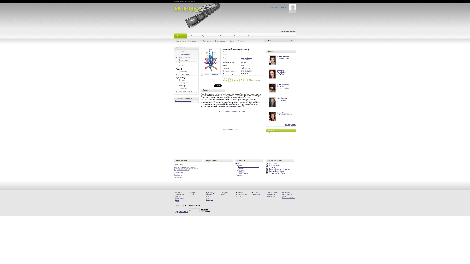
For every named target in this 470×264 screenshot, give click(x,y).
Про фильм (180, 48)
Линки (181, 66)
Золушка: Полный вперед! (182, 169)
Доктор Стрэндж (243, 173)
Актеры (192, 194)
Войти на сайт (271, 196)
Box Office (241, 160)
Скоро (232, 41)
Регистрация (275, 7)
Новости (251, 36)
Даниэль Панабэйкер (281, 71)
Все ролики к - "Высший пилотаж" (232, 111)
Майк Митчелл (245, 68)
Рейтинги (237, 36)
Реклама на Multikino (288, 198)
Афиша (193, 41)
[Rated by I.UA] (194, 212)
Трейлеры (182, 86)
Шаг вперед (273, 163)
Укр (294, 31)
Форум (223, 194)
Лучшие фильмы (241, 194)
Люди (192, 36)
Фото (207, 196)
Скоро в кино (211, 160)
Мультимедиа (207, 36)
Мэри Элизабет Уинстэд (283, 85)
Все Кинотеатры (206, 41)
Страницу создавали (184, 98)
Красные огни (178, 177)
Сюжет (205, 90)
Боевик (249, 58)
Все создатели (184, 54)
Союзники (241, 171)
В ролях (271, 51)
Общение (223, 36)
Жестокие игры (274, 165)
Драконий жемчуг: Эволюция (279, 169)
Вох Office (239, 196)
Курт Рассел (282, 98)
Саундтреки (209, 200)
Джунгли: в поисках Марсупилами (184, 167)
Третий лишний (178, 164)
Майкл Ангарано (283, 56)
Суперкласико (178, 172)
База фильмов (181, 41)
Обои (207, 198)
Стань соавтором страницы (183, 101)
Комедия (244, 58)
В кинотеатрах (220, 41)
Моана (240, 165)
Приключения (245, 59)
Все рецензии (184, 74)
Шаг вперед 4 (178, 175)
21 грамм (272, 167)
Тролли (240, 175)
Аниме (240, 41)
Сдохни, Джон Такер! (276, 171)
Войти (283, 7)
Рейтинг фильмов (274, 160)
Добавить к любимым (211, 74)
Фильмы (180, 36)
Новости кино (256, 194)
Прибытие (241, 170)
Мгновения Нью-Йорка (277, 173)
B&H (250, 71)
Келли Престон (283, 113)
